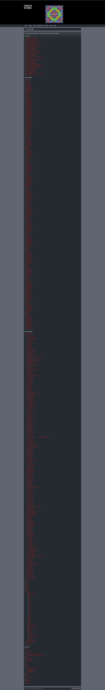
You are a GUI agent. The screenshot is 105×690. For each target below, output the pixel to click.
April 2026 (28, 84)
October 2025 (28, 89)
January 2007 (28, 318)
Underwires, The (30, 565)
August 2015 (28, 215)
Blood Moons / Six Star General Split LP (35, 357)
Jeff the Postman (30, 442)
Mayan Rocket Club (31, 471)
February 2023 (29, 121)
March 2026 (28, 85)
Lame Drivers (30, 461)
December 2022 (29, 124)
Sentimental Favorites (31, 511)
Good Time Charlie (31, 419)
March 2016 (28, 206)
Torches (29, 558)
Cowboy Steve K (30, 376)
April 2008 (28, 304)
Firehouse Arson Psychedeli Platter (33, 40)
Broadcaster (29, 362)
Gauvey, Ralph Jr (30, 414)
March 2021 (28, 140)
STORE (34, 25)
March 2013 (28, 252)
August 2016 (28, 201)
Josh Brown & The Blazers (32, 446)
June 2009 (28, 290)
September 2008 (29, 298)
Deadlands (29, 387)
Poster (30, 630)
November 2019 (29, 154)
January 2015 (28, 224)
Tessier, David (30, 534)
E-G (27, 582)
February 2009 (29, 293)
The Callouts (29, 536)
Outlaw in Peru (30, 490)
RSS (79, 688)
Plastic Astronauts (30, 495)
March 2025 (28, 98)
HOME (26, 25)
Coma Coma (29, 374)
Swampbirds (29, 530)
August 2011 (28, 263)
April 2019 (28, 162)
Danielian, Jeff (30, 385)
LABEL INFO (29, 651)
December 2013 (29, 240)
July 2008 (28, 300)
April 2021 (28, 139)
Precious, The (30, 498)
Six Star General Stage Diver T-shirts (33, 59)
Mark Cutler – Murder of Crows (32, 69)
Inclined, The (29, 438)
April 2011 (28, 267)
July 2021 (28, 137)
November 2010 (29, 271)
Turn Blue (29, 561)
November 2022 (29, 125)
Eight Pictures (30, 392)
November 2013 (29, 241)
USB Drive (31, 638)
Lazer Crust (29, 462)
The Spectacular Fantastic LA (31, 67)
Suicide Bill (29, 529)
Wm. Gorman (30, 575)
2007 (30, 595)
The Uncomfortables (31, 550)
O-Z (27, 675)
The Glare (29, 544)
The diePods (29, 538)
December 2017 (29, 180)
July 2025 (28, 93)
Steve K (28, 527)
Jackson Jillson (30, 439)
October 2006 (28, 322)
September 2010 (29, 273)
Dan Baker (29, 384)
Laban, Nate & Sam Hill (31, 460)
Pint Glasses (31, 629)
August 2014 (28, 230)
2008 (30, 597)
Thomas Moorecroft (31, 553)
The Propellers (30, 677)
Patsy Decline (30, 492)
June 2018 (28, 172)
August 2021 (28, 135)
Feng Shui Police (30, 398)
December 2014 (29, 225)
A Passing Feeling (30, 337)
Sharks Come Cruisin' (31, 515)
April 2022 (28, 129)
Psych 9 (28, 502)
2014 (30, 604)
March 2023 (28, 120)
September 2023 (29, 116)
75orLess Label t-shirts (30, 72)
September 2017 (29, 184)
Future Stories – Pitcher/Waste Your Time (34, 64)
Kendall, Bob (29, 452)
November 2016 (29, 197)
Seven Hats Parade (31, 512)
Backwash (29, 346)
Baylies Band (29, 347)
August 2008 (28, 299)
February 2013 (29, 253)
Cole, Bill (29, 371)
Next (102, 2)
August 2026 (28, 79)
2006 (30, 594)
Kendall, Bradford (30, 453)
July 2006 (28, 326)
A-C (27, 648)
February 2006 (29, 327)
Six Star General (30, 520)
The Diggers (29, 539)
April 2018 (28, 175)
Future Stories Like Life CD (31, 43)
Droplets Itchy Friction (30, 71)
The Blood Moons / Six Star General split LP (35, 655)
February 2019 (29, 163)
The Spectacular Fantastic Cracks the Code (34, 57)
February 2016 (29, 207)
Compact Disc (31, 634)
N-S (27, 589)
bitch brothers (30, 352)
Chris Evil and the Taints (32, 369)
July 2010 (28, 276)
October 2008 (28, 296)
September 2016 (29, 199)
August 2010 (28, 275)
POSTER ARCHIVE (31, 671)
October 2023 (28, 115)
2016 (30, 607)
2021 (30, 613)
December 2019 (29, 153)
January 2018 (28, 179)
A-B (28, 591)
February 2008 (29, 305)
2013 (30, 603)
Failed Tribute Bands (31, 394)
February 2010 (29, 282)
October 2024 (28, 105)
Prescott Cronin (30, 499)
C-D (28, 622)
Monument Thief (30, 479)
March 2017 (28, 192)
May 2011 (28, 266)
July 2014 (28, 231)
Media (27, 666)
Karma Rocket (30, 449)
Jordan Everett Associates (32, 444)
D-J (26, 657)
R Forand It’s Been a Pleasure (32, 37)
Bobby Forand (30, 359)
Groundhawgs (30, 420)
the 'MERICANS (30, 535)
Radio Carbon (30, 503)
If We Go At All (30, 434)
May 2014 (28, 234)
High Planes (29, 426)
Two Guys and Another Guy (32, 563)
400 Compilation (29, 58)
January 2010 (28, 284)
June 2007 (28, 313)
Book (30, 627)
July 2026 (28, 80)
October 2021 (28, 134)
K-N (27, 662)
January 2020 (28, 152)
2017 (30, 608)
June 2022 (28, 128)
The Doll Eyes (30, 540)
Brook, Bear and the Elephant (33, 364)
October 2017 (28, 183)
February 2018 (29, 177)
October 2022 (28, 126)
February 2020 (29, 151)
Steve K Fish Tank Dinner (31, 54)
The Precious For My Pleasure (32, 63)
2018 (30, 609)
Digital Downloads (32, 635)
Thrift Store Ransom (31, 554)
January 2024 (28, 111)
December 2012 (29, 256)
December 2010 (29, 270)
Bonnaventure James (31, 361)
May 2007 (28, 314)
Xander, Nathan (30, 577)
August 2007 (28, 311)
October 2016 (28, 198)
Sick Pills (29, 517)
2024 (30, 617)
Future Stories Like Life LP (31, 49)
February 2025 (29, 99)
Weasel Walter (30, 572)
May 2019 (28, 161)
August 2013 (28, 245)
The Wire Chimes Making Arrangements (34, 66)
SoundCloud (72, 688)
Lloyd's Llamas (30, 466)
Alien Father (29, 339)
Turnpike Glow (30, 562)
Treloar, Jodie (30, 559)
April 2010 (28, 280)
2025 (30, 618)
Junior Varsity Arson (31, 447)
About (54, 25)
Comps (27, 581)
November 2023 (29, 114)
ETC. (28, 623)
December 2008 (29, 295)
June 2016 (28, 202)
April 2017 (28, 190)
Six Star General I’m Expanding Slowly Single (34, 73)
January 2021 (28, 143)
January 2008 (28, 307)
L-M (27, 586)
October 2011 (28, 261)
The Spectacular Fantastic (32, 549)
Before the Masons (31, 350)
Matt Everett (29, 470)
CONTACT (28, 656)
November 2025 (29, 88)
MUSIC (28, 631)
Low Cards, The (30, 467)
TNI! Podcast (28, 680)
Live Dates (28, 683)
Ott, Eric (29, 489)
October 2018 (28, 167)
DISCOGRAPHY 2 (29, 660)
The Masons (29, 547)
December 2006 (29, 320)
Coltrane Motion (30, 373)
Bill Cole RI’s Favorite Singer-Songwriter (33, 44)
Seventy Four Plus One (31, 513)
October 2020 (28, 145)
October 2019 (28, 156)
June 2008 (28, 302)
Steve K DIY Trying (29, 75)
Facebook (76, 688)
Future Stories (30, 408)
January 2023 (28, 122)
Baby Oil (29, 344)
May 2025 (28, 96)
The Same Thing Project (32, 548)
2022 (30, 614)
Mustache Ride (30, 481)
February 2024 (29, 110)
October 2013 (28, 243)
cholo (28, 367)
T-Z (26, 643)
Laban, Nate (29, 458)
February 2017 (29, 193)
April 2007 (28, 316)
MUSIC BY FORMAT (31, 640)
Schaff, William (30, 510)
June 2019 (28, 160)
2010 (30, 599)
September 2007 (29, 309)
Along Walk (29, 341)
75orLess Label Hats (30, 45)
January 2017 (28, 194)
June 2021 (28, 138)
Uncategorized (29, 644)
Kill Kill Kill (29, 456)
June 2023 (28, 119)
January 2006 (28, 328)
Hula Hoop (29, 431)
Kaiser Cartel (29, 448)
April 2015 (28, 220)
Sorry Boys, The (30, 522)
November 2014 (29, 226)
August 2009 (28, 289)
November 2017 (29, 181)
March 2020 (28, 149)
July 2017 (28, 186)
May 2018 (28, 174)
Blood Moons (29, 356)
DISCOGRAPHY (40, 25)
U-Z (27, 682)
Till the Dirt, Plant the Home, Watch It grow (35, 556)
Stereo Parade (30, 526)
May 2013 (28, 249)
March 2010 (28, 281)
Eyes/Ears (46, 25)
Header (27, 585)
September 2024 (29, 106)
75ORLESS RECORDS (28, 6)
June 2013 (28, 248)
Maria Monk (29, 469)
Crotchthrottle (30, 380)
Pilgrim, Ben (29, 493)
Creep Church (30, 378)
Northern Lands (30, 488)
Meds (28, 474)
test (27, 679)
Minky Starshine (30, 478)
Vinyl (30, 639)
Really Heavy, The (30, 504)
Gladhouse (29, 417)
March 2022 (28, 130)
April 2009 (28, 291)
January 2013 (28, 254)
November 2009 (29, 286)
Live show (28, 588)
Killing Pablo (29, 457)
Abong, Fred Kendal (31, 338)
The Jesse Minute (30, 545)
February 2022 (29, 131)
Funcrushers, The (30, 407)
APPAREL (29, 621)
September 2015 (29, 213)
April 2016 (28, 204)
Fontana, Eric (30, 401)
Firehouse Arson (30, 399)
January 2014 (28, 239)
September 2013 (29, 244)
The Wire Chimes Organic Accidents (33, 51)
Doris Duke (29, 389)
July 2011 (28, 265)
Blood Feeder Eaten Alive (31, 48)
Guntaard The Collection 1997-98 (32, 53)
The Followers (30, 543)
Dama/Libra (29, 383)
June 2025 (28, 94)
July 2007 (28, 312)
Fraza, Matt (29, 405)
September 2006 (29, 323)
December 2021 (29, 133)
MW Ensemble (30, 483)
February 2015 (29, 222)
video (28, 580)
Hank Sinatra (29, 424)
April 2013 (28, 250)
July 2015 (28, 216)
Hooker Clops (30, 428)
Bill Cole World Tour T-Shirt (31, 41)
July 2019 (28, 158)
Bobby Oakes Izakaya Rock (31, 55)
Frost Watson (30, 406)
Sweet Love (29, 531)
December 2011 (29, 258)
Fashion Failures (30, 396)
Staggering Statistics (31, 524)
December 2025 (29, 87)
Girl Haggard (29, 416)
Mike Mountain (30, 475)
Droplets (29, 391)
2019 (30, 611)
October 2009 (28, 288)
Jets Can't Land (30, 443)
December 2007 (29, 308)
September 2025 (29, 90)
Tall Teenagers (30, 533)
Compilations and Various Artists (33, 375)
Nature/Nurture (30, 485)
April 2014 (28, 235)
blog (27, 579)
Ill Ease (28, 435)
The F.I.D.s (29, 542)
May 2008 (28, 303)
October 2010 (28, 272)
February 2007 (29, 317)
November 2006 (29, 321)
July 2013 (28, 247)
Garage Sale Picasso (31, 411)
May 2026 (28, 83)
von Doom (29, 568)
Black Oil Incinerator (31, 353)
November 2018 (29, 166)
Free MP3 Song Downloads (32, 669)
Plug (28, 497)
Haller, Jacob (29, 423)
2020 (30, 612)
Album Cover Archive (31, 668)
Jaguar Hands (30, 440)
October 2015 (28, 212)
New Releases (30, 641)
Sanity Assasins (30, 508)
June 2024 (28, 107)
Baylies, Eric (29, 348)
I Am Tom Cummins (31, 433)
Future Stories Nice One (30, 60)
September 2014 (29, 229)
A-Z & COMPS (29, 333)
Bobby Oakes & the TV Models (33, 360)
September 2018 (29, 169)
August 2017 (28, 185)
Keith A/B (29, 451)
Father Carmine (30, 397)
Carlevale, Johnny (30, 366)
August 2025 (28, 92)
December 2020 (29, 144)
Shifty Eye (29, 516)
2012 (30, 602)
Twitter (74, 688)
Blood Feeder (30, 355)
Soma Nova (29, 521)
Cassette (30, 632)
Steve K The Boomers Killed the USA (33, 46)
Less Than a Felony (31, 463)
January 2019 (28, 165)
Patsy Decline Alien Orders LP (32, 39)
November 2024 (29, 103)
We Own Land (30, 571)
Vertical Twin (29, 567)
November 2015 (29, 211)
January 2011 (28, 268)
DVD (29, 636)
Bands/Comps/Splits (30, 334)
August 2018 (28, 170)
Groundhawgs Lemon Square (31, 68)
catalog (30, 25)
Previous (99, 2)
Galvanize (29, 410)
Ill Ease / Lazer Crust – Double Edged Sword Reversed (37, 437)
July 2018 (28, 171)
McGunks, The (30, 472)
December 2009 (29, 285)
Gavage (28, 415)
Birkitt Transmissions (31, 351)
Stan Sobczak (30, 525)
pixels (28, 494)
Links (51, 25)
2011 (30, 600)
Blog (27, 652)
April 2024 (28, 108)
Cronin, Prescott (30, 379)
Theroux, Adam (30, 552)
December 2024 (29, 102)
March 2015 (28, 221)
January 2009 (28, 294)
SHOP (27, 590)
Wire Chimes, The (30, 574)
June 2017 (28, 188)
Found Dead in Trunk (31, 403)
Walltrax (28, 570)
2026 (30, 620)
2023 (30, 616)
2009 (30, 598)
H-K (27, 584)
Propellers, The (30, 501)
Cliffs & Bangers (30, 370)
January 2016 (28, 208)
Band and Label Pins (33, 626)
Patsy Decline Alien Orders (31, 62)
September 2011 (29, 262)
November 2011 (29, 259)
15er (28, 335)
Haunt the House (30, 425)
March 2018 (28, 176)
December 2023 (29, 112)
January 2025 (28, 101)
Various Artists (30, 566)
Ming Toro (29, 476)
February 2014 (29, 238)
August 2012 (28, 257)
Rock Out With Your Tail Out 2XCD (34, 506)
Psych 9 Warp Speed (30, 50)
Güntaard (29, 421)
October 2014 (28, 227)
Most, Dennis (29, 480)
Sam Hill (29, 507)
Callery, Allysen (30, 365)
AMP (28, 342)
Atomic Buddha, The (31, 343)
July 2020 (28, 147)
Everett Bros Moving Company (33, 393)
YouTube (78, 688)
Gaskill (28, 412)
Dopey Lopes (30, 388)
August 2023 (28, 117)
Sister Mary (29, 518)
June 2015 (28, 217)
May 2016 (28, 203)
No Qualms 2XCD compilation (33, 487)
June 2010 (28, 277)
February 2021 (29, 142)
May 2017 (28, 189)
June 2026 (28, 82)
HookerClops (29, 429)
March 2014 (28, 236)
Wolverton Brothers (31, 576)
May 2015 (28, 218)
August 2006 (28, 325)
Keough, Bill (29, 455)
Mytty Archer (29, 484)
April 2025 (28, 97)
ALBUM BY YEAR (30, 593)
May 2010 (28, 279)
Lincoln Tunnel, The (31, 465)
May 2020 (28, 148)
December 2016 (29, 195)
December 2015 (29, 209)
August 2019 (28, 157)
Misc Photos (29, 670)
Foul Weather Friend (31, 402)
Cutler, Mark (29, 382)
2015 (30, 606)
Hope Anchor (29, 430)
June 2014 (28, 233)
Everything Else (30, 625)
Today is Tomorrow (31, 557)
